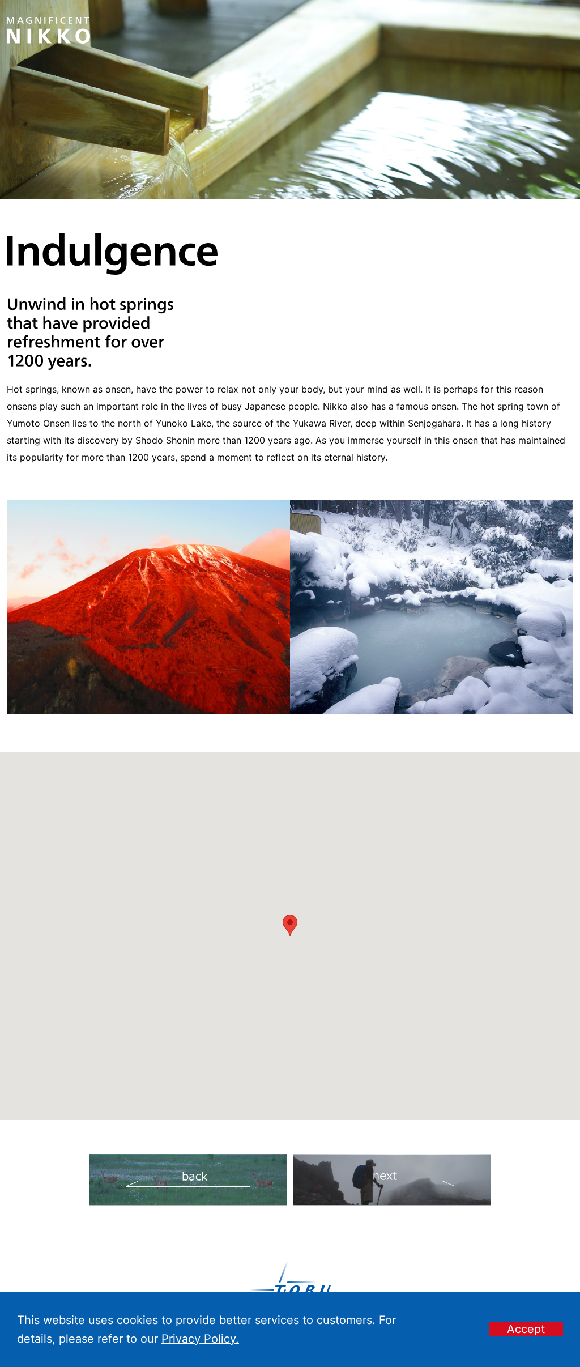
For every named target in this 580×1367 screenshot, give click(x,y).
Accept (526, 1329)
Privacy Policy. (200, 1338)
